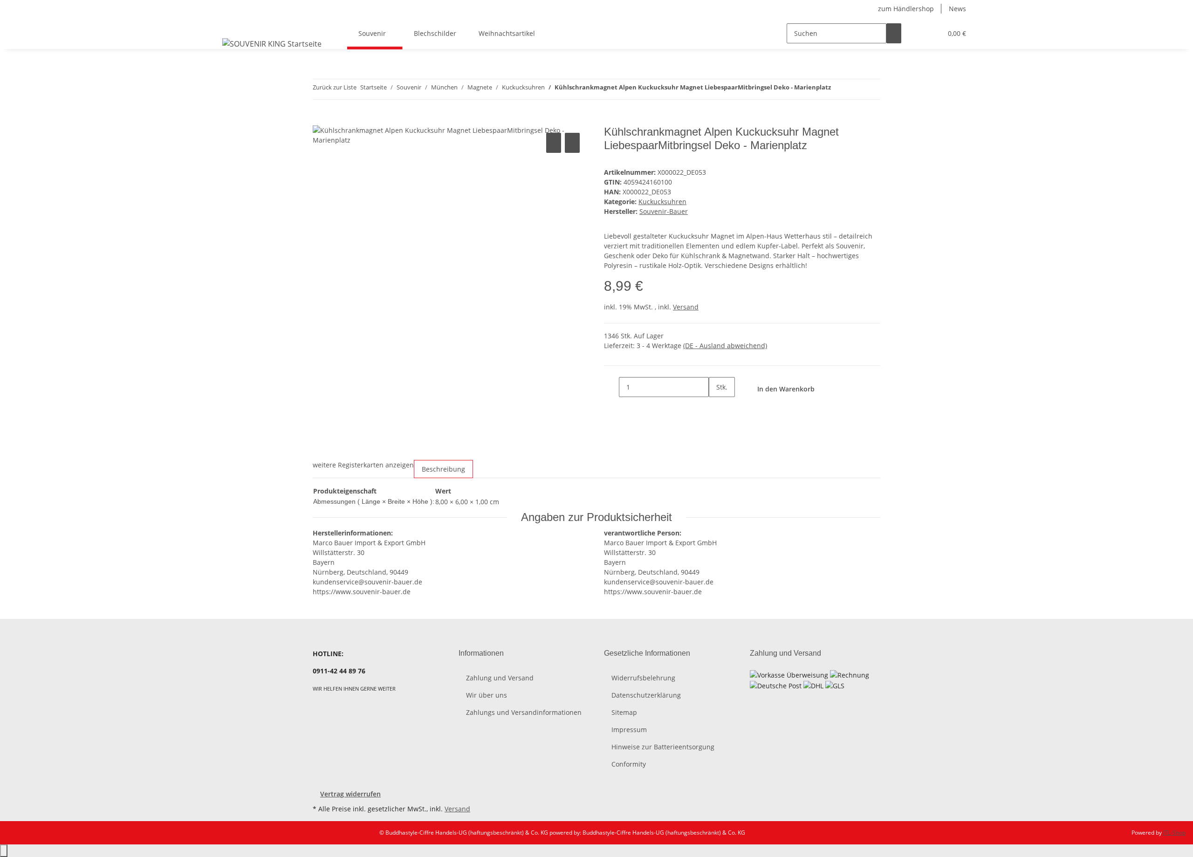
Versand (686, 306)
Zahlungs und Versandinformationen (524, 712)
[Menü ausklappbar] (231, 25)
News (957, 8)
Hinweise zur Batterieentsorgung (662, 746)
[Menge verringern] (611, 387)
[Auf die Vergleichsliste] (553, 143)
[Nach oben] (3, 850)
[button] (916, 33)
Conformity (628, 764)
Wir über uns (486, 695)
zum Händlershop (906, 8)
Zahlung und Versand (500, 677)
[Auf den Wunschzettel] (572, 143)
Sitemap (624, 712)
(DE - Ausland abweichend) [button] (725, 345)
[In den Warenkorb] (320, 120)
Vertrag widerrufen (350, 793)
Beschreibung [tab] (443, 469)
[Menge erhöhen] (716, 407)
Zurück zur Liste (335, 87)
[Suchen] (893, 33)
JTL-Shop (1174, 832)
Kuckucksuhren (662, 201)
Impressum (629, 729)
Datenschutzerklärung (646, 695)
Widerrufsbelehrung (643, 677)
